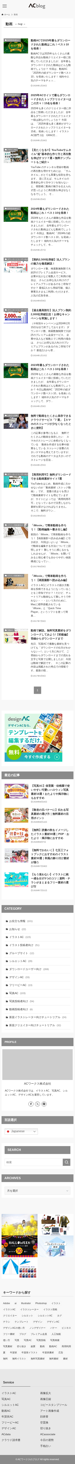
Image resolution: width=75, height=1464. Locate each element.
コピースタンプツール (53, 1404)
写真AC (17, 993)
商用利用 (66, 1346)
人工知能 (56, 1334)
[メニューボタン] (4, 6)
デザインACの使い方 (14, 1328)
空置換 (44, 1422)
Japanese (17, 1131)
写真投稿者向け (21, 1001)
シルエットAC (20, 961)
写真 (17, 1340)
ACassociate (47, 1434)
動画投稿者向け (21, 1009)
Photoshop (41, 1303)
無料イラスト (19, 1358)
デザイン (37, 1321)
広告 (60, 1352)
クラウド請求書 (11, 1440)
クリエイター (10, 1315)
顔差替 (44, 1416)
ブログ (22, 1334)
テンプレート (21, 1321)
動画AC (53, 1346)
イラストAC (20, 937)
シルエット (27, 1315)
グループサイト (21, 953)
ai (16, 1303)
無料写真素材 (38, 1358)
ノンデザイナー (37, 1328)
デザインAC (19, 977)
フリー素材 (9, 1334)
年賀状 (13, 1352)
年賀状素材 (48, 1352)
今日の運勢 (47, 1440)
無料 (5, 1358)
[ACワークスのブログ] (37, 6)
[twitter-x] (37, 1104)
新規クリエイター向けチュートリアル (35, 1025)
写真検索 (54, 1340)
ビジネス (66, 1328)
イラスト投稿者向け (24, 945)
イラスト (56, 1303)
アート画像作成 (49, 1410)
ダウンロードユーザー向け (29, 969)
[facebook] (30, 1104)
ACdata (6, 1434)
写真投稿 (41, 1340)
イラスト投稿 (50, 1309)
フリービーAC (20, 985)
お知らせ (17, 929)
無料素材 (53, 1358)
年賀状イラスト (30, 1352)
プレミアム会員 (39, 1334)
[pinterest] (44, 1104)
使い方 (6, 1340)
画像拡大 (45, 1393)
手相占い (45, 1445)
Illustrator (26, 1303)
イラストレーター (29, 1309)
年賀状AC (7, 1416)
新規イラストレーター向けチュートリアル (37, 1017)
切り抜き (21, 1346)
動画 (42, 1346)
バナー (53, 1328)
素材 (65, 1358)
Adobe (6, 1303)
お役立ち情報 (21, 921)
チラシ (6, 1321)
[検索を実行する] (66, 1162)
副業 (33, 1346)
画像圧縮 (45, 1399)
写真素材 (7, 1346)
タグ (59, 1315)
